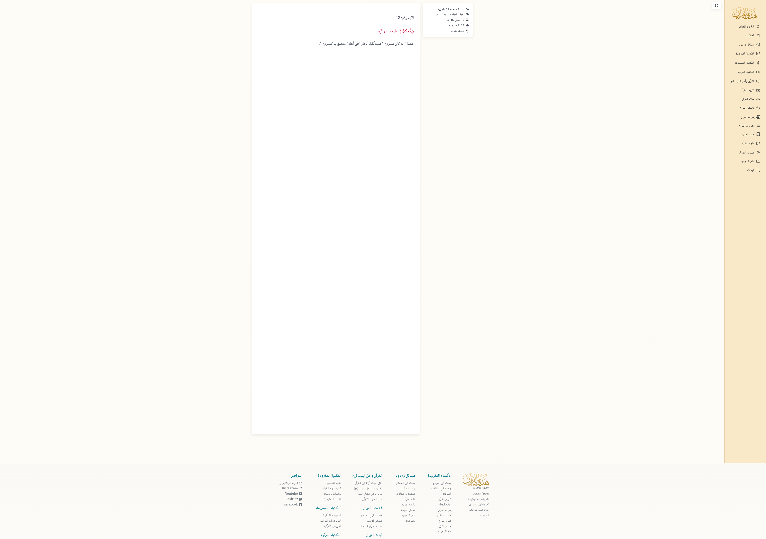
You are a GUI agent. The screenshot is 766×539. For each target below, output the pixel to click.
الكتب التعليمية (332, 499)
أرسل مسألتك (407, 488)
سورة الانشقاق (442, 14)
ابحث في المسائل (405, 483)
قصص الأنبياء (374, 521)
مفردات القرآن (747, 126)
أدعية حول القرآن (372, 499)
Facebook (291, 504)
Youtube (292, 494)
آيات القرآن (748, 134)
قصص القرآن (747, 108)
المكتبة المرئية (746, 72)
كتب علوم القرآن (332, 488)
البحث (751, 170)
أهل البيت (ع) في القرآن (368, 483)
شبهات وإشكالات (405, 494)
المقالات (750, 35)
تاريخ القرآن (748, 90)
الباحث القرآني (746, 27)
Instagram (290, 488)
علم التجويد (747, 161)
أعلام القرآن (748, 99)
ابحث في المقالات (441, 488)
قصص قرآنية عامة (371, 526)
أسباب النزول (747, 153)
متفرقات (410, 521)
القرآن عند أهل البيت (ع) (368, 488)
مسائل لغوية (408, 510)
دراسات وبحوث (332, 494)
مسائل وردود (747, 45)
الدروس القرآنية (332, 526)
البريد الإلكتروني (289, 483)
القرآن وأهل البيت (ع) (742, 81)
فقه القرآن (409, 499)
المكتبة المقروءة (745, 53)
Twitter (292, 499)
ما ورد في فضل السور (369, 494)
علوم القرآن (748, 143)
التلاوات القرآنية (332, 515)
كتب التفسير (334, 483)
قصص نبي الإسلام (371, 515)
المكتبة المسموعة (744, 63)
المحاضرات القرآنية (330, 521)
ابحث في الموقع (442, 483)
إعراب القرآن (748, 117)
